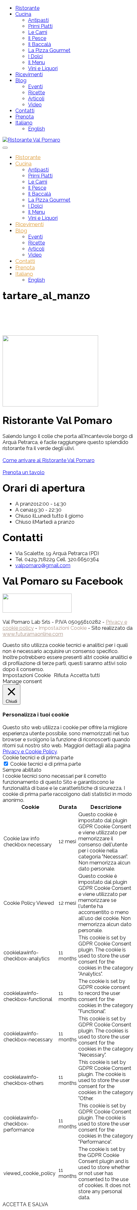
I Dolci (35, 56)
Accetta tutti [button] (85, 675)
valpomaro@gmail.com (42, 565)
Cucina (23, 14)
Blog (20, 80)
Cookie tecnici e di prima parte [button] (38, 758)
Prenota (24, 117)
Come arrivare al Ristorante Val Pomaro (49, 460)
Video (35, 105)
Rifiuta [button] (61, 675)
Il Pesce (37, 38)
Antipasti (38, 20)
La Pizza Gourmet (49, 50)
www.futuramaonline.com (33, 634)
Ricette (36, 93)
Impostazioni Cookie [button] (63, 628)
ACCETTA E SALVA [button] (25, 1204)
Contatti (24, 111)
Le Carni (37, 32)
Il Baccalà (39, 44)
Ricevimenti (29, 74)
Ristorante (27, 8)
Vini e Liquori (43, 68)
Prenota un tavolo (24, 472)
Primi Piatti (40, 26)
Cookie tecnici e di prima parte (45, 764)
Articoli (36, 99)
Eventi (35, 87)
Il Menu (36, 62)
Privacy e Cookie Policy (30, 752)
